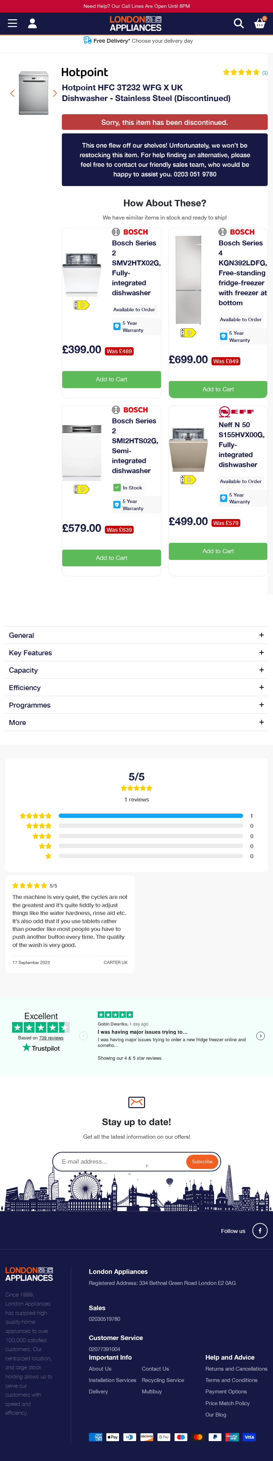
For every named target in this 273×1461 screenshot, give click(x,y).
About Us (100, 1369)
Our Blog (215, 1415)
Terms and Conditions (231, 1380)
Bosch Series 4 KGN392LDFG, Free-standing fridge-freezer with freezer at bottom (243, 272)
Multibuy (152, 1391)
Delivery (98, 1391)
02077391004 (104, 1349)
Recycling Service (163, 1380)
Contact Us (155, 1369)
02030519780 (104, 1319)
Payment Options (226, 1391)
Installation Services (112, 1380)
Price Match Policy (227, 1403)
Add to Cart (111, 379)
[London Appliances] (135, 23)
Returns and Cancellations (236, 1369)
